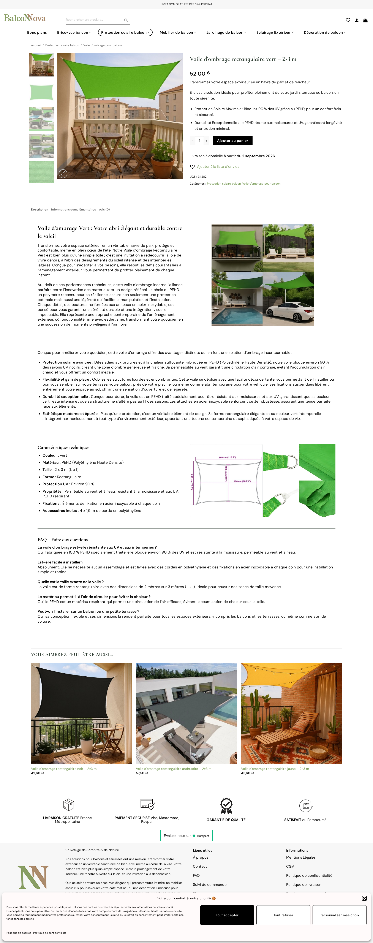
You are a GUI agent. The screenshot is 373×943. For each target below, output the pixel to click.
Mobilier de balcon (176, 32)
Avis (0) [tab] (104, 209)
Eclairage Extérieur (273, 32)
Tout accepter (227, 915)
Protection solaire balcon (124, 32)
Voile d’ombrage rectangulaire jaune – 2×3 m (275, 769)
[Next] (175, 116)
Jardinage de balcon (224, 32)
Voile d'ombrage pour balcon (102, 45)
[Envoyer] (126, 20)
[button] (364, 898)
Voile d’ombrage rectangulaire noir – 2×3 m (63, 769)
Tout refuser (283, 915)
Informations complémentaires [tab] (73, 209)
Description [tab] (39, 209)
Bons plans (37, 32)
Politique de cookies (18, 933)
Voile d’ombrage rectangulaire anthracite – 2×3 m (173, 769)
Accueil (36, 45)
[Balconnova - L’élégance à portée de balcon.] (24, 18)
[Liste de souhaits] (348, 20)
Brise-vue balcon (72, 32)
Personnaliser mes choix (339, 915)
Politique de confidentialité (49, 933)
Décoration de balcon (323, 32)
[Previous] (65, 116)
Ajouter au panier (232, 140)
